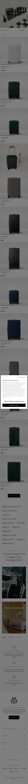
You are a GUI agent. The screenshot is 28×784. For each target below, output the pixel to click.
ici (16, 389)
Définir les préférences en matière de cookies (14, 401)
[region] (14, 392)
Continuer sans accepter (21, 377)
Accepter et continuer (14, 405)
